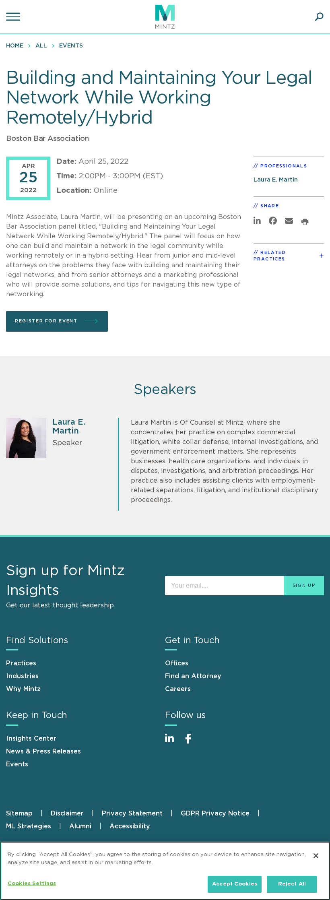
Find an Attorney (193, 676)
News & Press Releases (43, 751)
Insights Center (31, 738)
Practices (21, 663)
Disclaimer (67, 813)
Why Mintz (23, 689)
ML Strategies (28, 826)
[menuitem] (16, 45)
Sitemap (19, 813)
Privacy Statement (132, 813)
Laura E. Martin (276, 180)
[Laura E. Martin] (26, 438)
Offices (176, 663)
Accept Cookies (234, 884)
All (41, 46)
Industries (22, 676)
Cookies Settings (32, 883)
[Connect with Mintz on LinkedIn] (173, 743)
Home (14, 46)
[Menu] (14, 17)
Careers (178, 689)
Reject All (292, 884)
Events (71, 46)
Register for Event (47, 321)
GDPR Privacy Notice (215, 813)
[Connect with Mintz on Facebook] (193, 743)
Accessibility (129, 826)
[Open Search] (319, 17)
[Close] (316, 856)
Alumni (80, 826)
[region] (165, 871)
